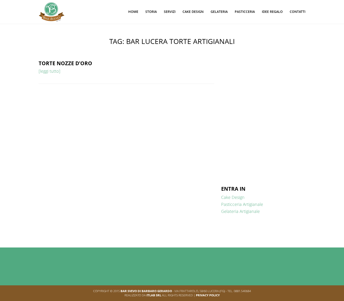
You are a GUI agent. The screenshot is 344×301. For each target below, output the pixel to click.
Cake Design (193, 11)
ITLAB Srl (153, 295)
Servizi (170, 11)
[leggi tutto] (49, 71)
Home (133, 11)
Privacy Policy (208, 295)
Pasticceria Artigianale (242, 204)
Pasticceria (245, 11)
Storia (151, 11)
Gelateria (219, 11)
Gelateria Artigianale (240, 211)
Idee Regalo (272, 11)
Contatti (297, 11)
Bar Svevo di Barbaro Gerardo (146, 291)
